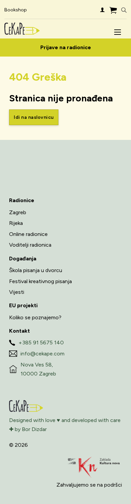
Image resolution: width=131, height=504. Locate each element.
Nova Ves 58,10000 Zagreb (38, 369)
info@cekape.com (42, 353)
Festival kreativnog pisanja (40, 281)
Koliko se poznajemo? (35, 317)
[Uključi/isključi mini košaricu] (113, 10)
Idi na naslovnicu (34, 117)
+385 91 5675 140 (41, 342)
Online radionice (28, 234)
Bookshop (15, 10)
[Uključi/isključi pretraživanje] (124, 10)
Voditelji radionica (30, 245)
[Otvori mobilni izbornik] (117, 32)
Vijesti (16, 292)
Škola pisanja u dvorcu (35, 270)
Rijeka (16, 223)
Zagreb (17, 212)
